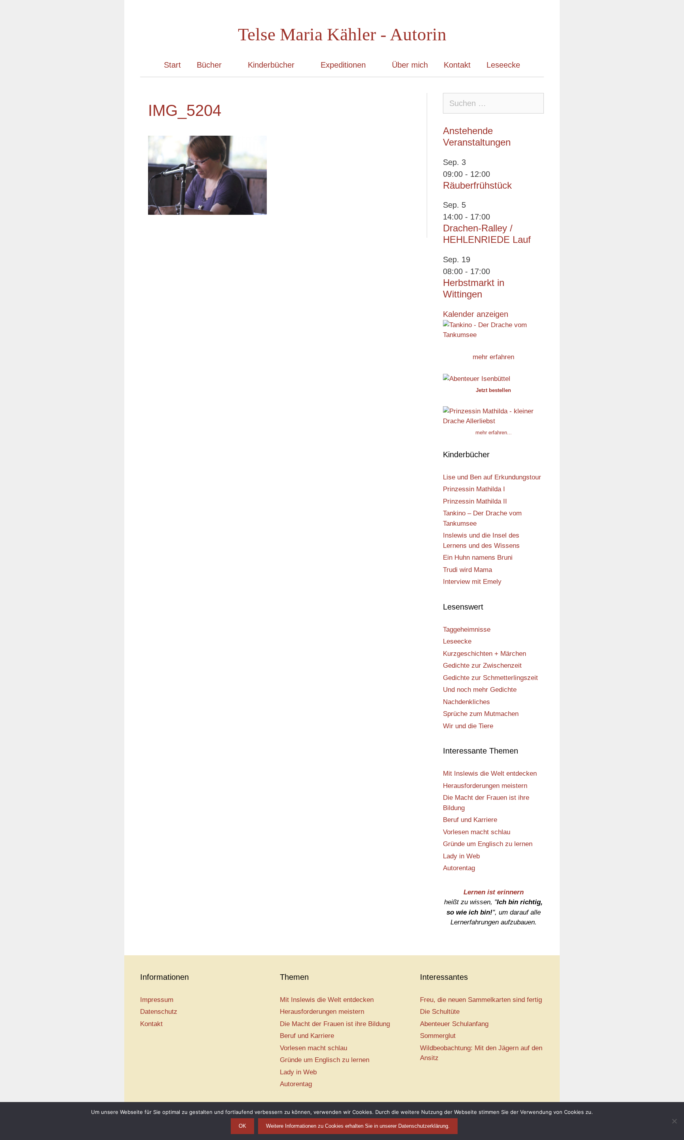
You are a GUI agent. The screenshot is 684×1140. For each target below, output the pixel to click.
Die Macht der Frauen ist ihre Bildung (335, 1024)
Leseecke (503, 65)
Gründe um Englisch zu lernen (487, 844)
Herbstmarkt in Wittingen (473, 288)
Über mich (410, 65)
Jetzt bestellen (493, 390)
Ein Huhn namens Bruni (478, 557)
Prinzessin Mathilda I (474, 489)
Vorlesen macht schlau (476, 832)
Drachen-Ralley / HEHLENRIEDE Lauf (487, 234)
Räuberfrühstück (477, 185)
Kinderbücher (271, 65)
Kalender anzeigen (475, 314)
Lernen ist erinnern (494, 892)
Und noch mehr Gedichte (480, 689)
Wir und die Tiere (468, 726)
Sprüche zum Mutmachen (481, 714)
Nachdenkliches (466, 702)
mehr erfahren (493, 357)
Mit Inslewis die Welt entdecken (490, 773)
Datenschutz (158, 1011)
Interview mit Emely (472, 581)
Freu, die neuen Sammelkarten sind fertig (481, 1000)
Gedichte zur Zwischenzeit (482, 665)
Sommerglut (438, 1036)
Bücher (209, 65)
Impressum (156, 1000)
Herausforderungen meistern (485, 786)
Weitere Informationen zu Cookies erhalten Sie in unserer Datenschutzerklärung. (358, 1126)
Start (172, 65)
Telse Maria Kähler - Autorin (342, 34)
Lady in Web (461, 856)
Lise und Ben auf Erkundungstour (492, 477)
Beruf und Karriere (470, 820)
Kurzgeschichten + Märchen (484, 653)
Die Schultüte (440, 1011)
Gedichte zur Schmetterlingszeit (490, 678)
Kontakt (457, 65)
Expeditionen (343, 65)
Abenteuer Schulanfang (454, 1024)
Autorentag (459, 868)
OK (242, 1126)
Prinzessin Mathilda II (475, 501)
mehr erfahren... (493, 433)
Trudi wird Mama (467, 570)
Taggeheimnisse (466, 629)
